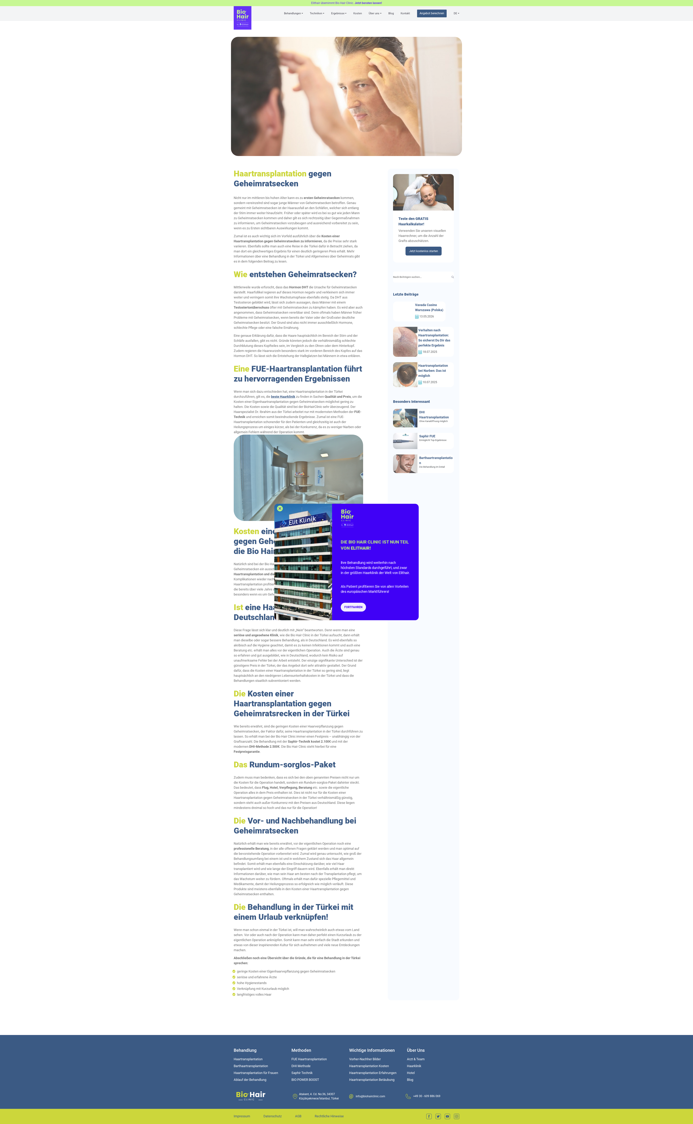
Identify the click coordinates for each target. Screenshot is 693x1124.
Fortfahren (353, 607)
